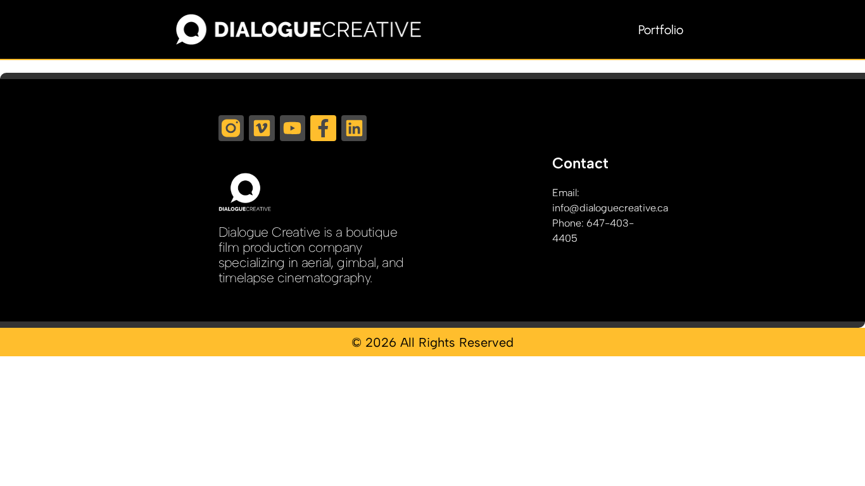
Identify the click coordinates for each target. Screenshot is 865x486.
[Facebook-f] (323, 128)
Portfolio (660, 29)
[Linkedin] (354, 128)
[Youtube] (293, 128)
